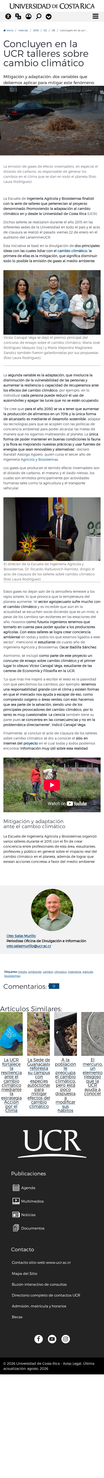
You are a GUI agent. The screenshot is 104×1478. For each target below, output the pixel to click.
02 (45, 30)
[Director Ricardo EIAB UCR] (52, 529)
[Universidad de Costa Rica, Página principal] (52, 5)
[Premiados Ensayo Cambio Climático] (52, 302)
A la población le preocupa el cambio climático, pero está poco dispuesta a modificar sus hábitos (65, 1085)
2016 (36, 30)
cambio (48, 971)
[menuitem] (24, 1187)
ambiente (35, 971)
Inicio (9, 30)
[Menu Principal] (95, 16)
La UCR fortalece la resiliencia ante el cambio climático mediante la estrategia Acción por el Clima (11, 1085)
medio (22, 971)
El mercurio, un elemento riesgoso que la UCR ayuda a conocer (93, 1077)
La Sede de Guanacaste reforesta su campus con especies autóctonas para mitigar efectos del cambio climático (39, 1083)
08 (53, 30)
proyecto (30, 743)
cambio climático (72, 251)
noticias (23, 30)
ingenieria (74, 971)
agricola (87, 971)
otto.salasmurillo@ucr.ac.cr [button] (29, 946)
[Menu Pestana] (49, 16)
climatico (60, 971)
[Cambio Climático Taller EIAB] (52, 120)
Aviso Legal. (72, 1363)
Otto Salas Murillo (21, 936)
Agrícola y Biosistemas (39, 459)
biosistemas (12, 975)
